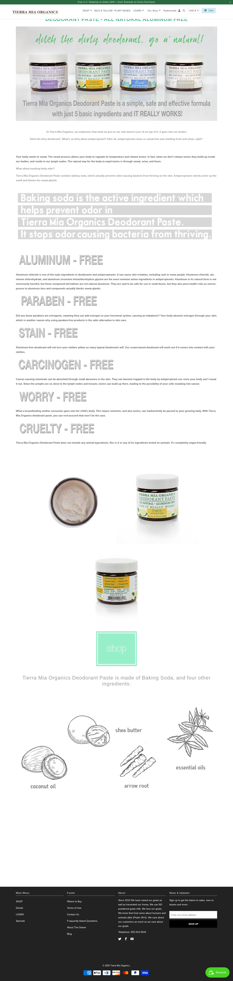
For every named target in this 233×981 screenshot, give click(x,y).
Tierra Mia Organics (120, 965)
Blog (69, 933)
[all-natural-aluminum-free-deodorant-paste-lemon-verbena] (116, 626)
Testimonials (169, 10)
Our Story (154, 10)
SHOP (87, 10)
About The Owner (76, 927)
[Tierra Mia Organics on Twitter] (120, 939)
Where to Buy (74, 901)
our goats (154, 900)
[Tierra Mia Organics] (35, 12)
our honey (143, 904)
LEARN (138, 10)
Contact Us (73, 914)
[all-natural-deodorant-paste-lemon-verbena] (75, 542)
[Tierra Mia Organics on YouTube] (132, 939)
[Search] (184, 11)
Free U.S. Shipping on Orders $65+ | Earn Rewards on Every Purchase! (116, 2)
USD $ (194, 10)
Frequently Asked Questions (82, 921)
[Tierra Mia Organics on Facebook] (126, 939)
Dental (19, 908)
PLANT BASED (122, 10)
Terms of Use (74, 908)
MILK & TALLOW (103, 10)
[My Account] (179, 11)
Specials (20, 921)
